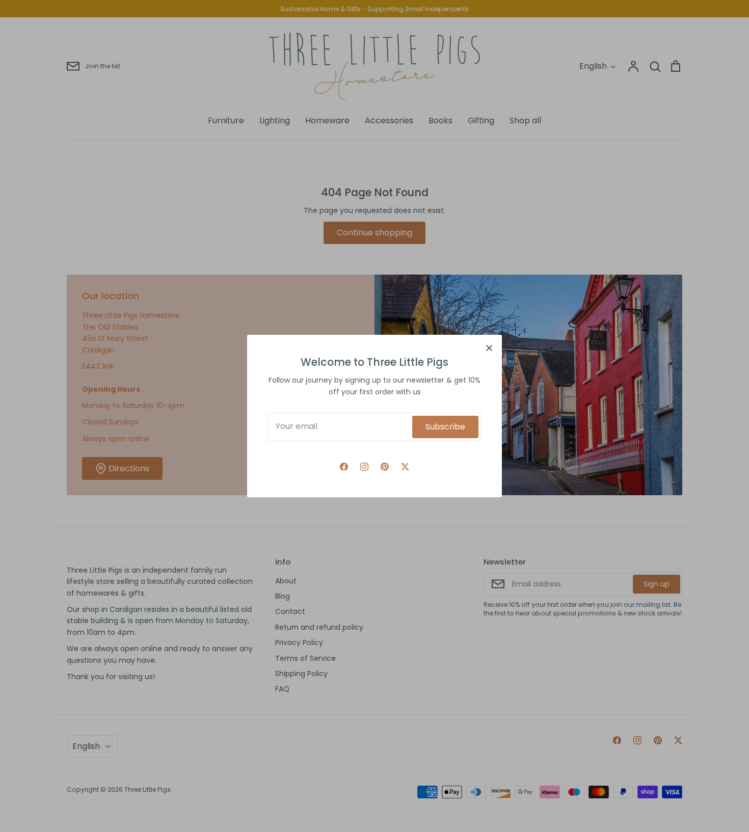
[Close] (489, 347)
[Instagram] (364, 467)
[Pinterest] (384, 467)
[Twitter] (405, 467)
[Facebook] (344, 467)
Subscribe (445, 427)
